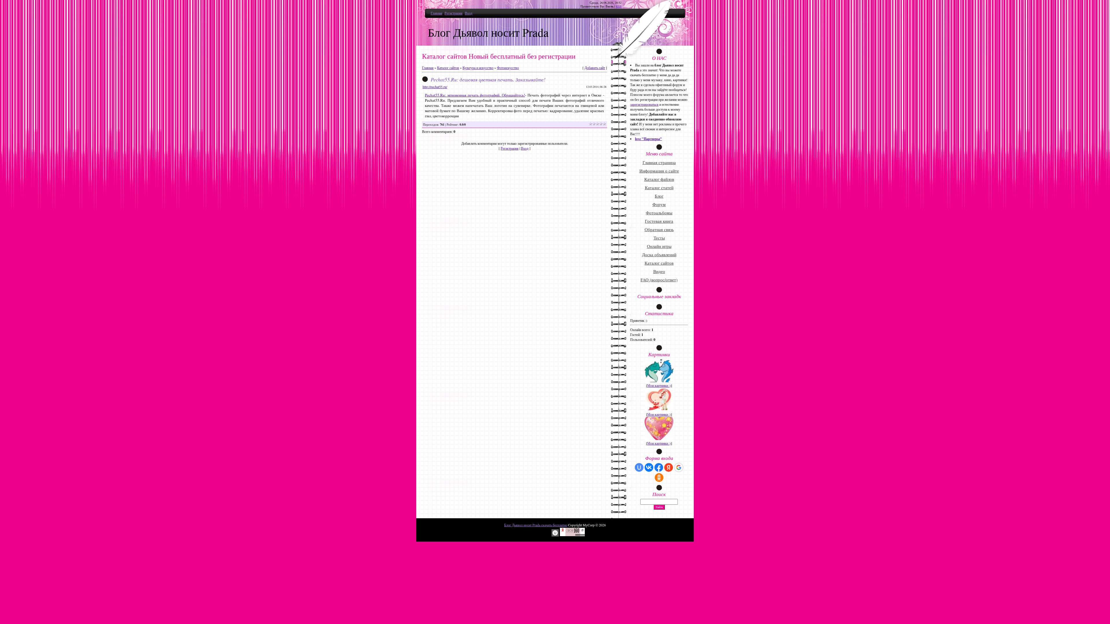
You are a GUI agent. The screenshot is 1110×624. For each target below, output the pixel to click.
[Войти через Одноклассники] (659, 477)
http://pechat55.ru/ (435, 86)
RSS (618, 6)
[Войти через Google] (678, 467)
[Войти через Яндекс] (668, 467)
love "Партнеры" (648, 138)
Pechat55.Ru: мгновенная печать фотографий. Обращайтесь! (475, 95)
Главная (436, 13)
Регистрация (453, 13)
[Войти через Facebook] (658, 467)
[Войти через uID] (639, 467)
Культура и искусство (477, 67)
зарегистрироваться (644, 104)
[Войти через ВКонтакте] (649, 467)
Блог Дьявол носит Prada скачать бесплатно (535, 525)
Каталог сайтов (448, 67)
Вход (468, 13)
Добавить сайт (594, 67)
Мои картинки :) (659, 385)
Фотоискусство (508, 67)
